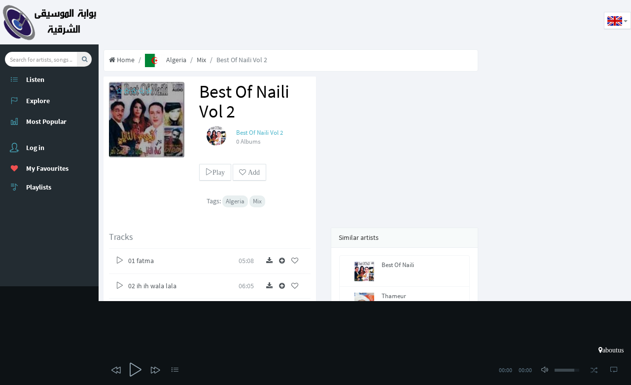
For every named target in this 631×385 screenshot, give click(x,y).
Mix (201, 59)
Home (125, 59)
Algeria (175, 59)
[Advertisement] (278, 22)
